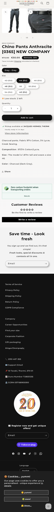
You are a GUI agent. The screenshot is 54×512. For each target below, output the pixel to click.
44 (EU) (23, 80)
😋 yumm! (26, 492)
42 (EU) (10, 81)
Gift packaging (13, 342)
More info (27, 196)
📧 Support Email (14, 365)
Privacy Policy (12, 290)
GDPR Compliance (14, 307)
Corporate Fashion (14, 336)
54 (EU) (10, 93)
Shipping (17, 61)
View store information (17, 133)
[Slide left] (21, 38)
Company (10, 319)
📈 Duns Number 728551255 (19, 376)
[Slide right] (33, 38)
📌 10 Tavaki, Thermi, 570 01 (19, 371)
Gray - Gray (11, 70)
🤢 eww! (26, 499)
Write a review (27, 219)
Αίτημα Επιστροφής (14, 348)
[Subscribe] (46, 264)
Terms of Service (13, 284)
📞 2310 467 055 (13, 359)
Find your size (12, 330)
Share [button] (8, 171)
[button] (5, 3)
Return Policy (12, 302)
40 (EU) (23, 92)
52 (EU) (34, 87)
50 (22, 87)
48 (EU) (9, 86)
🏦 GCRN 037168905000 (17, 382)
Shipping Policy (13, 296)
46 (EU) (39, 81)
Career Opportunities (16, 324)
